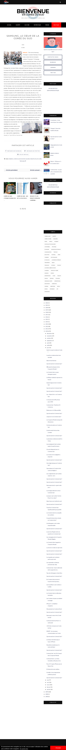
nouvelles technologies (50, 244)
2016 (46, 317)
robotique (52, 286)
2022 (46, 303)
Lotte (40, 158)
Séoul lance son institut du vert (54, 501)
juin (48, 347)
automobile (47, 246)
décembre (49, 333)
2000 (46, 696)
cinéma (52, 273)
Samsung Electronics (56, 249)
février (48, 687)
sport (59, 254)
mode (46, 241)
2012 (46, 326)
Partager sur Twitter (33, 151)
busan (58, 286)
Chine (54, 275)
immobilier (52, 288)
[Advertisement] (53, 103)
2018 (46, 312)
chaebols (11, 158)
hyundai (28, 158)
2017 (46, 314)
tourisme (47, 257)
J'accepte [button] (58, 747)
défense (52, 278)
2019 (46, 310)
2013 (46, 324)
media (53, 262)
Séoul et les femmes (51, 360)
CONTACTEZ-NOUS (53, 57)
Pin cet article (23, 154)
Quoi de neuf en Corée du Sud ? (54, 363)
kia (36, 158)
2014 (46, 321)
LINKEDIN (53, 67)
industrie (32, 158)
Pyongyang (47, 291)
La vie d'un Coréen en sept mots (54, 547)
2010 (46, 331)
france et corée (54, 270)
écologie (58, 278)
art (57, 288)
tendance (47, 265)
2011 (46, 328)
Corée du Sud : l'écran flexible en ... (10, 198)
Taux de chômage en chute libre (54, 573)
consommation (48, 252)
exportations (47, 275)
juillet (48, 345)
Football (54, 254)
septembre (49, 340)
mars (48, 684)
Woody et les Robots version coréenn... (35, 198)
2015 (46, 319)
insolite (59, 275)
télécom (55, 252)
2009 (46, 691)
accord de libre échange (50, 267)
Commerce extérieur (56, 259)
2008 (46, 694)
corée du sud (16, 158)
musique (46, 286)
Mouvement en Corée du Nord (54, 609)
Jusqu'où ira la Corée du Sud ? (54, 416)
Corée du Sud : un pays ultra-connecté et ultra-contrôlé (56, 171)
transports (47, 262)
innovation (47, 283)
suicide (46, 278)
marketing (54, 283)
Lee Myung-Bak (54, 257)
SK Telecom (47, 259)
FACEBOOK (53, 62)
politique (54, 246)
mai (48, 680)
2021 (46, 305)
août (48, 343)
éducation (47, 254)
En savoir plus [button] (24, 748)
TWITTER (53, 72)
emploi (50, 241)
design (46, 288)
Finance (59, 265)
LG (37, 158)
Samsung (22, 161)
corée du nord (48, 238)
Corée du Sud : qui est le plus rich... (22, 197)
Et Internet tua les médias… (53, 669)
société (54, 236)
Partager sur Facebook (14, 151)
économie (22, 158)
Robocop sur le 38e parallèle (54, 410)
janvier (48, 689)
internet (56, 241)
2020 (46, 307)
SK (25, 161)
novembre (49, 336)
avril (48, 682)
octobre (49, 338)
